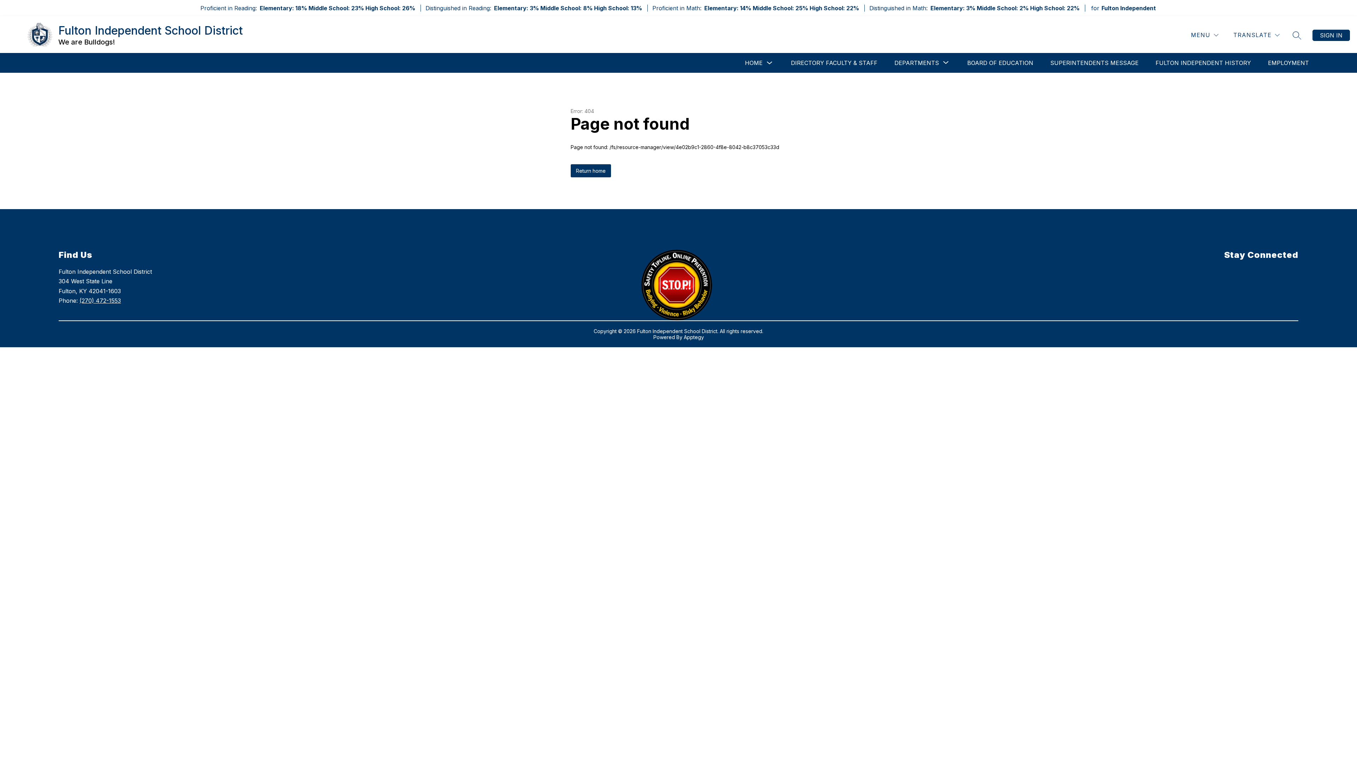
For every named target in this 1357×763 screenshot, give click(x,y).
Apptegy (694, 337)
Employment (1288, 62)
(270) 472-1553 (100, 300)
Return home (591, 171)
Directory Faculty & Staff (834, 62)
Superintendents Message (1094, 62)
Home (754, 62)
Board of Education (1000, 62)
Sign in (1331, 35)
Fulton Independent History (1203, 62)
